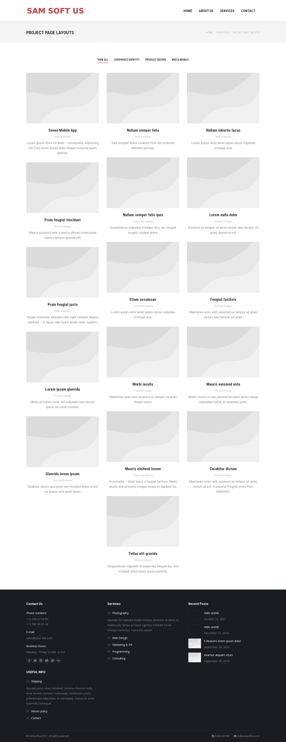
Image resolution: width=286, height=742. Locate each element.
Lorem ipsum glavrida (62, 389)
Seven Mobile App (62, 130)
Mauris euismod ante (223, 384)
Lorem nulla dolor (223, 215)
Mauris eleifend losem (143, 468)
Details (73, 98)
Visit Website (52, 188)
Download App (52, 98)
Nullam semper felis (143, 130)
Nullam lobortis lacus (223, 130)
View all (102, 59)
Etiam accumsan (143, 299)
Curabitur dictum (223, 468)
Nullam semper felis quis (143, 215)
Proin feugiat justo (63, 304)
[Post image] (194, 615)
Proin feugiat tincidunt (63, 220)
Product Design (155, 59)
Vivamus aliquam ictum (218, 655)
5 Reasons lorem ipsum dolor (222, 641)
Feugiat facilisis (223, 299)
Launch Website (132, 182)
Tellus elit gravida (143, 553)
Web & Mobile (180, 59)
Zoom (62, 98)
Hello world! (211, 613)
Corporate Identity (126, 59)
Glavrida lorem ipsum (63, 474)
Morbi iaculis (142, 384)
